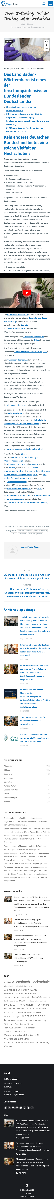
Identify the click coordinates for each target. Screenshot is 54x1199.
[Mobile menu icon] (50, 3)
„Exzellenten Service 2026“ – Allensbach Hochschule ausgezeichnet (32, 720)
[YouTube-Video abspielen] (27, 293)
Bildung (9, 41)
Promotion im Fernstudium (13, 1031)
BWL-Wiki (22, 1001)
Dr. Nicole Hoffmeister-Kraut (37, 1001)
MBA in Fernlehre (17, 1021)
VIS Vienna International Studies (19, 1042)
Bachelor (33, 993)
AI (5, 983)
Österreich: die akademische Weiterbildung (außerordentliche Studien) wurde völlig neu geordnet (25, 877)
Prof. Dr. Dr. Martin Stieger (14, 1028)
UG (25, 1031)
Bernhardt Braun (10, 818)
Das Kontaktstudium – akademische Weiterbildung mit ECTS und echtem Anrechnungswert (29, 958)
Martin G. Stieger (12, 1016)
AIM (9, 982)
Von (27, 526)
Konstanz (43, 1008)
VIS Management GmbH (17, 1038)
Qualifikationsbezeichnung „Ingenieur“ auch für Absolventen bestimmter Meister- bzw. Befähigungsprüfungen (26, 821)
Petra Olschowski (22, 1024)
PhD (31, 1024)
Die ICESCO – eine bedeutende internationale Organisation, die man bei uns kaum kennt (34, 738)
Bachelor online (25, 997)
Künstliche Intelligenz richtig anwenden (29, 1012)
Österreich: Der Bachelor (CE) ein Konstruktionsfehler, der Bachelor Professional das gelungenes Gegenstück (35, 650)
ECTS (6, 1005)
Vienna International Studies (18, 1035)
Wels (6, 1046)
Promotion (30, 1028)
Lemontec (30, 1196)
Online (11, 1024)
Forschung (32, 533)
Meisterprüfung (40, 1021)
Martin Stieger (33, 1016)
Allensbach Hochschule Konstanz (18, 986)
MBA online (29, 1020)
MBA (7, 1020)
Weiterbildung (42, 1042)
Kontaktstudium (9, 1012)
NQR (6, 1024)
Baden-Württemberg (40, 530)
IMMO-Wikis (31, 1009)
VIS (37, 1035)
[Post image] (11, 621)
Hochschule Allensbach (15, 1008)
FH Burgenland (42, 1005)
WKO (10, 1046)
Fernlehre (14, 1005)
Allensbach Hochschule (25, 530)
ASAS (33, 989)
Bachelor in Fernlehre (11, 997)
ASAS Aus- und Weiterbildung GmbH (16, 993)
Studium (39, 533)
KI (37, 1009)
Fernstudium (22, 533)
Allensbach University (16, 989)
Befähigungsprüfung (11, 1001)
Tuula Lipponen (10, 846)
